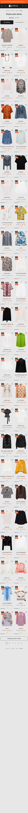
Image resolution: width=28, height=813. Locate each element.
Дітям (17, 17)
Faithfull (21, 70)
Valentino (7, 70)
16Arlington (7, 349)
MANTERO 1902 (21, 222)
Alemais (7, 121)
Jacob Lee (21, 197)
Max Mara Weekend (7, 45)
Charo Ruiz (7, 375)
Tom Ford (21, 349)
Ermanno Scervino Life (7, 146)
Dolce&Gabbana (21, 298)
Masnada (7, 172)
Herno (21, 603)
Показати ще (14, 638)
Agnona (7, 96)
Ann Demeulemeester (7, 324)
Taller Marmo (21, 476)
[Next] (21, 643)
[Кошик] (25, 5)
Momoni (21, 45)
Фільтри (8, 22)
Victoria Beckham (21, 146)
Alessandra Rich (7, 552)
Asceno (7, 501)
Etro (21, 248)
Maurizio (21, 96)
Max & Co (7, 578)
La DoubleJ (21, 400)
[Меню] (2, 6)
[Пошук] (5, 6)
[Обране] (22, 5)
